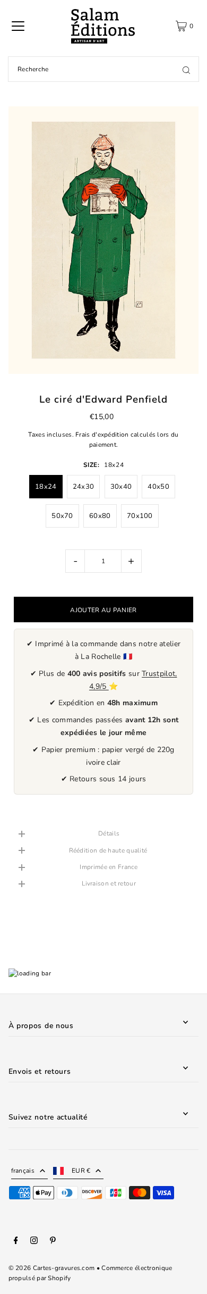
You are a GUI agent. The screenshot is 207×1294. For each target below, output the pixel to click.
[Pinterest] (53, 1242)
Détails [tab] (108, 833)
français (22, 1170)
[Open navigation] (18, 26)
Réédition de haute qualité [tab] (109, 850)
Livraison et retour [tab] (109, 883)
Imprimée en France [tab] (108, 867)
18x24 (46, 486)
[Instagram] (34, 1242)
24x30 (83, 486)
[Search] (186, 69)
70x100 (140, 516)
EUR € (81, 1170)
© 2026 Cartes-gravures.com (51, 1268)
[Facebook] (16, 1242)
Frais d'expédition (101, 434)
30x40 (121, 486)
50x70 (62, 516)
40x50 (158, 486)
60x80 (100, 516)
